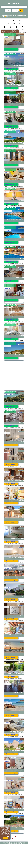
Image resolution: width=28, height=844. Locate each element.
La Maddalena (8, 568)
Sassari (6, 172)
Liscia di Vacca (8, 799)
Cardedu (6, 56)
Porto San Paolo (8, 703)
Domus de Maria (8, 548)
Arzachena (7, 433)
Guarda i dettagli (11, 444)
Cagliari (6, 153)
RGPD (8, 836)
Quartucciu (7, 761)
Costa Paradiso (8, 211)
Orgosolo (7, 413)
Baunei (6, 452)
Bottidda (6, 191)
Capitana (6, 510)
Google (8, 828)
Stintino (6, 95)
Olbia (6, 491)
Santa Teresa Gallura (9, 780)
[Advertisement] (14, 376)
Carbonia (6, 268)
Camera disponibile (11, 49)
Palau (6, 741)
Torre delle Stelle (8, 394)
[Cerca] (21, 10)
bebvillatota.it (14, 3)
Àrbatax (6, 75)
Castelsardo (7, 288)
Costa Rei (7, 819)
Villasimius (7, 664)
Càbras (6, 114)
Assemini (6, 249)
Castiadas (7, 471)
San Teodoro (7, 230)
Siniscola (6, 626)
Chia (6, 133)
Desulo (6, 37)
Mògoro (6, 606)
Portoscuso (7, 307)
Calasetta (7, 587)
